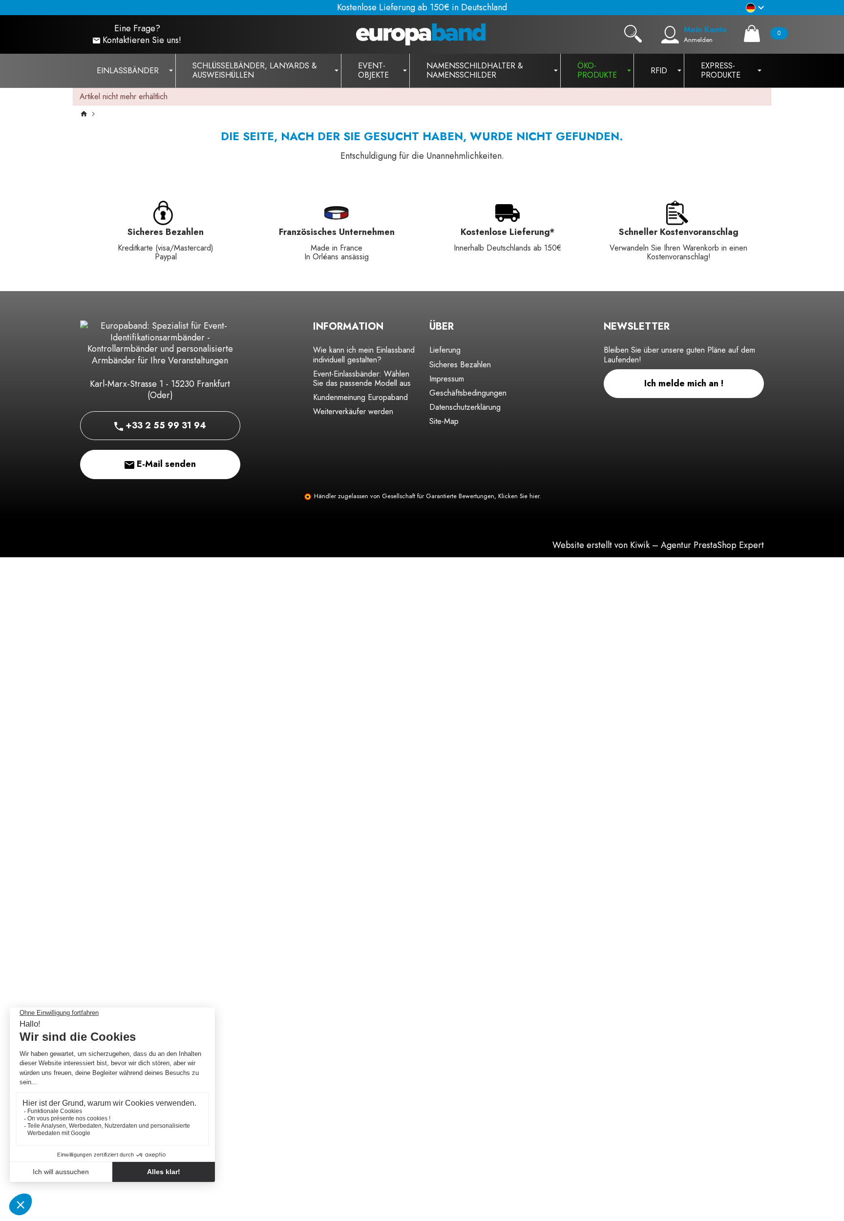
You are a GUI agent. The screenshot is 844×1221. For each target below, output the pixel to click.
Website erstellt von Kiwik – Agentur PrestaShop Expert (658, 545)
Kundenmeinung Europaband (360, 397)
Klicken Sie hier (518, 496)
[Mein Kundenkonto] (670, 34)
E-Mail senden (165, 464)
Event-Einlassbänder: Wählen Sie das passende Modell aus (362, 378)
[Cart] (752, 33)
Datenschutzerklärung (465, 407)
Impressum (446, 378)
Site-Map (444, 421)
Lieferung (445, 350)
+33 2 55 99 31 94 (164, 425)
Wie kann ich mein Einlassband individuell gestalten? (364, 354)
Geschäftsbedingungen (467, 393)
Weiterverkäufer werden (353, 411)
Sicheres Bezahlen (460, 364)
